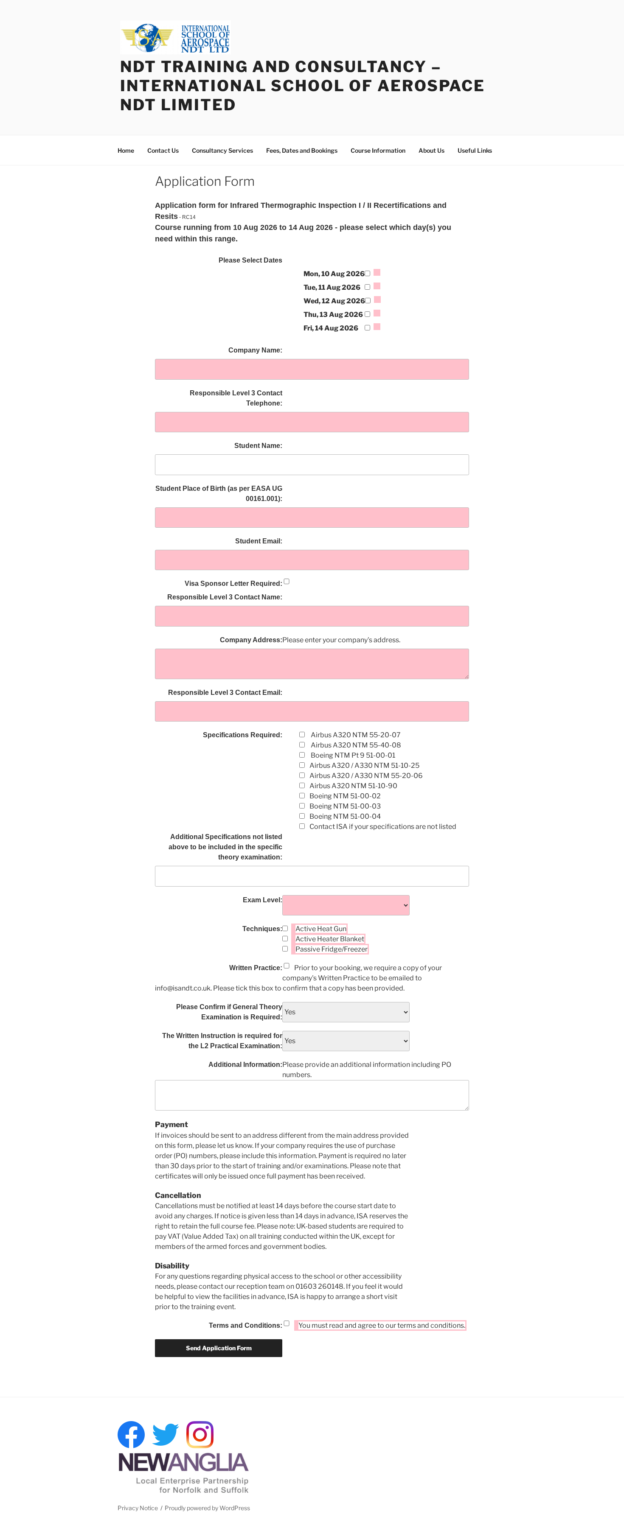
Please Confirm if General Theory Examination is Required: (229, 1012)
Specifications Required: (242, 735)
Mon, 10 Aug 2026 (334, 274)
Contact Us (163, 150)
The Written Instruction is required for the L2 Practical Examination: (222, 1040)
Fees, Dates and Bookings (301, 150)
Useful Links (475, 150)
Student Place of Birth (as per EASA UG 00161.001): (218, 493)
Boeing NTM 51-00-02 (345, 796)
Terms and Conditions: (245, 1325)
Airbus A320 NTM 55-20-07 (355, 735)
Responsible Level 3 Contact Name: (224, 597)
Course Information (378, 150)
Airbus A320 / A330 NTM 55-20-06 (366, 776)
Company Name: (255, 350)
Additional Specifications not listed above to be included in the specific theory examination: (225, 847)
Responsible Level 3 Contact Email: (225, 692)
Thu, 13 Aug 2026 (333, 315)
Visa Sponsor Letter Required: (233, 583)
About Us (431, 150)
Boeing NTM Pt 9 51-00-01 (352, 755)
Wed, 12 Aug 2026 (334, 301)
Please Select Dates (250, 260)
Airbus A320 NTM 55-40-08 (355, 745)
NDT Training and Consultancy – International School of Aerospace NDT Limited (302, 85)
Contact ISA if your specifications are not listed (382, 827)
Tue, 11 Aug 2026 (332, 287)
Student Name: (258, 445)
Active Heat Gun (320, 929)
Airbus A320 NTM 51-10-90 (353, 786)
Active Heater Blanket (329, 939)
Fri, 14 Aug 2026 (331, 328)
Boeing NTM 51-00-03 (345, 806)
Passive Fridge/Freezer (331, 949)
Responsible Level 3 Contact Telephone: (236, 398)
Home (126, 150)
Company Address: (251, 640)
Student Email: (258, 541)
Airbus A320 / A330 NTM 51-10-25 (364, 765)
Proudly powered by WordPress (207, 1507)
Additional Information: (245, 1064)
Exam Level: (262, 900)
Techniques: (262, 928)
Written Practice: (255, 967)
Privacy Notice (138, 1507)
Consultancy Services (222, 150)
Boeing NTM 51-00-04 (345, 816)
